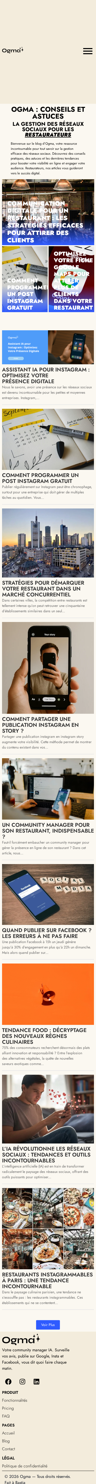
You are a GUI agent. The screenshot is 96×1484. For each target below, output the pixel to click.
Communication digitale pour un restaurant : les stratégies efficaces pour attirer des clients (45, 222)
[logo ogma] (13, 50)
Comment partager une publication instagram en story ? (40, 725)
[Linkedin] (36, 1381)
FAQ (6, 1416)
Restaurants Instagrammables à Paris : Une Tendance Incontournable (47, 1280)
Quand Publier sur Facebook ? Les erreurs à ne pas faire (47, 933)
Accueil (8, 1433)
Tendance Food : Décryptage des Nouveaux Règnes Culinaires (44, 1036)
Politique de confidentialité (24, 1466)
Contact (8, 1449)
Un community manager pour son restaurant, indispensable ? (48, 831)
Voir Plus (48, 1324)
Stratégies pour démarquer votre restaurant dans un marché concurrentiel (43, 589)
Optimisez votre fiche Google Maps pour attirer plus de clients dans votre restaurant (73, 280)
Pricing (8, 1408)
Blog (6, 1441)
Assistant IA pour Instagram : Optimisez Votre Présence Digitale (46, 375)
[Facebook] (8, 1381)
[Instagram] (22, 1381)
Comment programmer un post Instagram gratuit (28, 294)
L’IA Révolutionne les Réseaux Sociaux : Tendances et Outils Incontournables (46, 1155)
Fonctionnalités (14, 1400)
